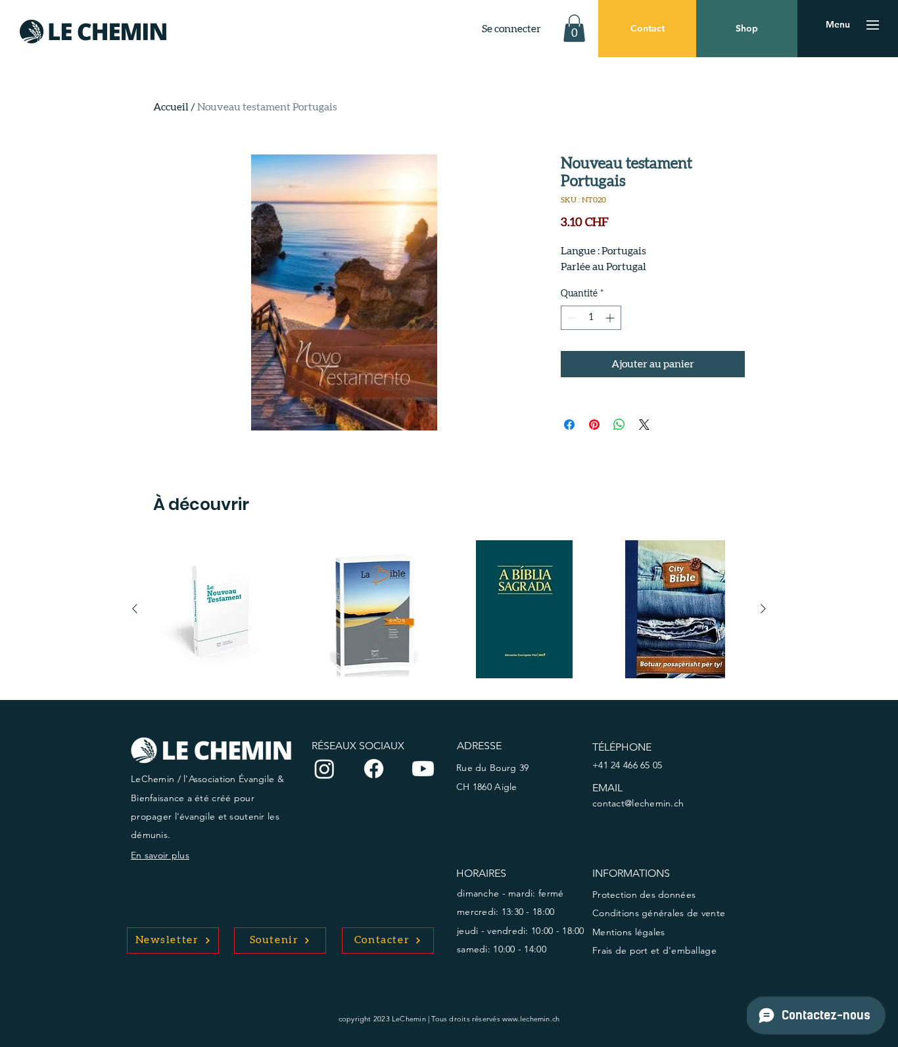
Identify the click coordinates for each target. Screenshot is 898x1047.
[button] (574, 28)
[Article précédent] (135, 609)
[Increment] (611, 317)
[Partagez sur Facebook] (569, 424)
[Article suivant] (763, 609)
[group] (449, 609)
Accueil (171, 107)
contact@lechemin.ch (638, 803)
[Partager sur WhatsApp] (619, 424)
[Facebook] (374, 768)
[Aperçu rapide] (223, 609)
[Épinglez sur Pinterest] (594, 424)
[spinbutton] (591, 317)
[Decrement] (571, 317)
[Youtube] (423, 768)
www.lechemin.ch (530, 1018)
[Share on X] (644, 424)
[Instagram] (324, 768)
